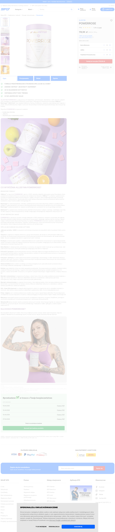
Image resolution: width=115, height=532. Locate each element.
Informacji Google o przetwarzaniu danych (62, 520)
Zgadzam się (78, 526)
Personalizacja (54, 526)
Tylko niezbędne (41, 526)
